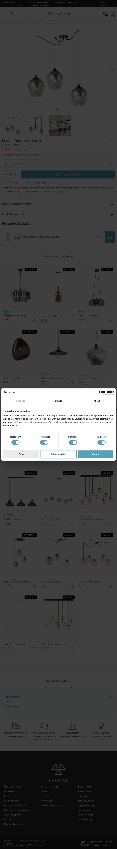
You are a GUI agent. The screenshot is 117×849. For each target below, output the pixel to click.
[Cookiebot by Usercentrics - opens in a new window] (101, 392)
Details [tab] (58, 401)
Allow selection (58, 454)
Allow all (95, 454)
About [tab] (97, 401)
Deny (21, 454)
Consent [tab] (20, 401)
